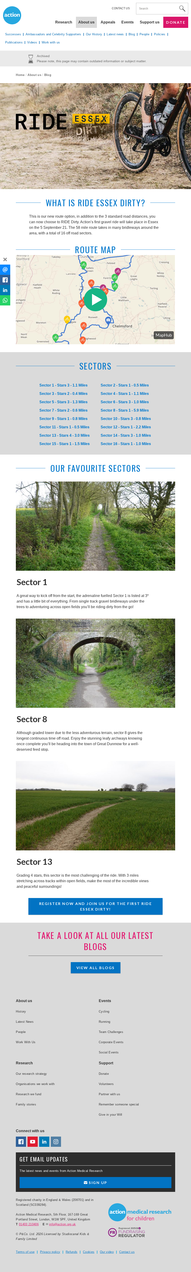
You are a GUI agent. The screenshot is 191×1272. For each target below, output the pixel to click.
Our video (107, 1252)
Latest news (115, 34)
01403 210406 (29, 1224)
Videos (32, 42)
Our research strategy (31, 1073)
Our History (94, 34)
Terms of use (25, 1252)
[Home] (139, 1212)
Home (20, 75)
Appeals (108, 22)
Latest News (25, 1021)
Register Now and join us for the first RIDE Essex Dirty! (95, 906)
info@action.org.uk (62, 1224)
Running (104, 1021)
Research (63, 22)
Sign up (97, 1182)
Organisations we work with (35, 1084)
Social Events (109, 1052)
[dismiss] (5, 259)
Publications (14, 42)
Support (106, 1063)
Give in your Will (110, 1114)
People (144, 34)
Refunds (71, 1252)
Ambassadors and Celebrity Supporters (53, 34)
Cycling (104, 1011)
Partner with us (109, 1094)
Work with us (51, 42)
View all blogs (95, 967)
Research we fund (28, 1094)
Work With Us (25, 1042)
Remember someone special (119, 1104)
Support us (150, 22)
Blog (132, 34)
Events (127, 22)
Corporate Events (111, 1042)
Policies (159, 34)
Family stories (26, 1104)
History (21, 1011)
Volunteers (106, 1084)
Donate (175, 22)
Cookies (88, 1252)
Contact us (121, 8)
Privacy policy (50, 1252)
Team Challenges (111, 1032)
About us (34, 75)
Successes (13, 34)
